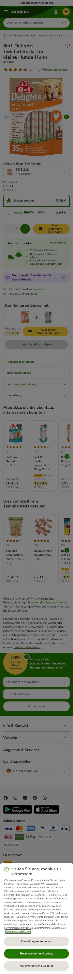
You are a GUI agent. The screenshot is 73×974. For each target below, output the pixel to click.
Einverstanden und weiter (36, 953)
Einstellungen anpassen (36, 941)
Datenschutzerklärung (18, 931)
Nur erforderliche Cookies (37, 966)
